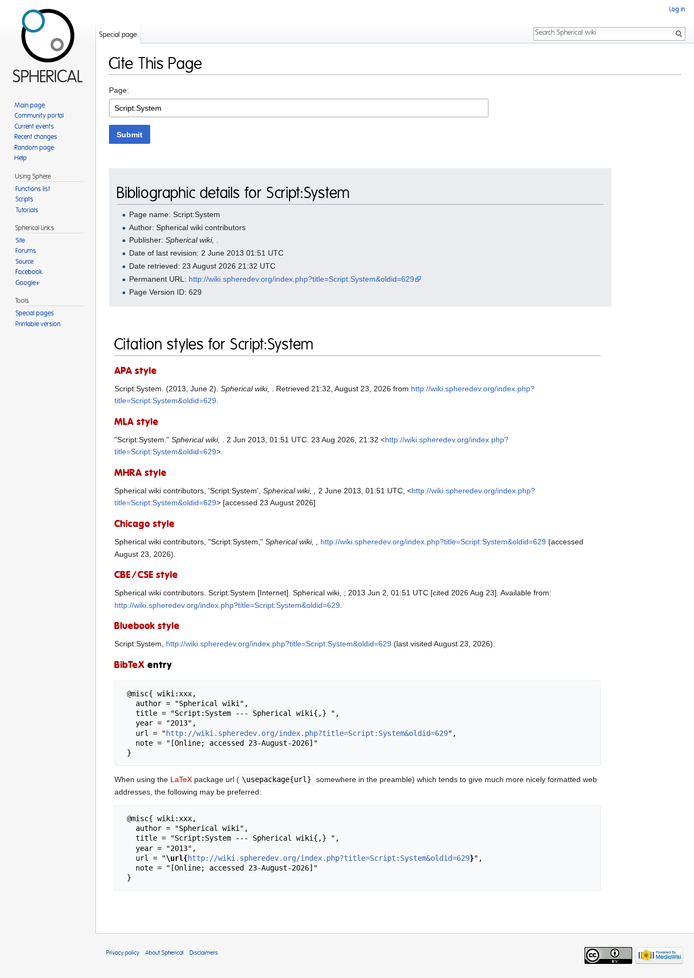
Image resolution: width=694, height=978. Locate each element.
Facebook (29, 272)
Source (25, 261)
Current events (34, 126)
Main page (30, 105)
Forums (26, 250)
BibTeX (129, 665)
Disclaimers (204, 953)
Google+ (28, 283)
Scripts (25, 199)
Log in (677, 9)
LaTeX (181, 779)
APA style (135, 371)
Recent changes (36, 137)
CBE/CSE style (146, 575)
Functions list (33, 189)
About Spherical (164, 953)
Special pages (35, 313)
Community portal (39, 115)
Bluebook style (147, 626)
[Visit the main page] (47, 43)
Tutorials (27, 210)
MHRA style (140, 473)
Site (20, 240)
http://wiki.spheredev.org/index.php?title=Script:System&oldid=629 (301, 279)
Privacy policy (122, 953)
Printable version (38, 324)
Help (21, 158)
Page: (119, 90)
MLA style (136, 422)
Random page (34, 147)
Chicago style (144, 524)
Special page (118, 35)
